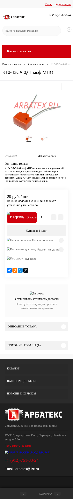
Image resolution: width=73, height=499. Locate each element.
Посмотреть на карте (18, 445)
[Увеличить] (36, 111)
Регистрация (63, 4)
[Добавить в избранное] (64, 86)
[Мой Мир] (20, 270)
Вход (48, 4)
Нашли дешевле (42, 240)
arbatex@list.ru (27, 469)
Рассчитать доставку (50, 249)
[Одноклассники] (14, 270)
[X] (25, 270)
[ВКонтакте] (9, 270)
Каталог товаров (19, 51)
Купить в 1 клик (36, 230)
